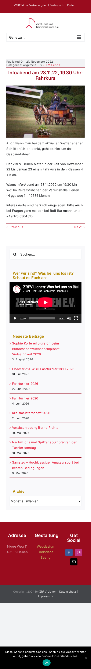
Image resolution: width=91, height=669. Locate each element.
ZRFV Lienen (51, 65)
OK (47, 662)
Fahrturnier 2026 (25, 384)
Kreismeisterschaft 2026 (31, 413)
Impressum (45, 596)
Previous (16, 227)
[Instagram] (78, 552)
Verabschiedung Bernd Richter (36, 428)
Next (77, 227)
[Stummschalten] (69, 318)
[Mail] (73, 561)
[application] (45, 302)
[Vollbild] (76, 318)
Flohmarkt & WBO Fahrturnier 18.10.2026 (43, 369)
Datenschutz (67, 591)
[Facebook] (69, 552)
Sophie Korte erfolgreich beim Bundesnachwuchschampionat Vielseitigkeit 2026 (36, 348)
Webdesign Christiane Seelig (45, 551)
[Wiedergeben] (15, 318)
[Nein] (86, 658)
